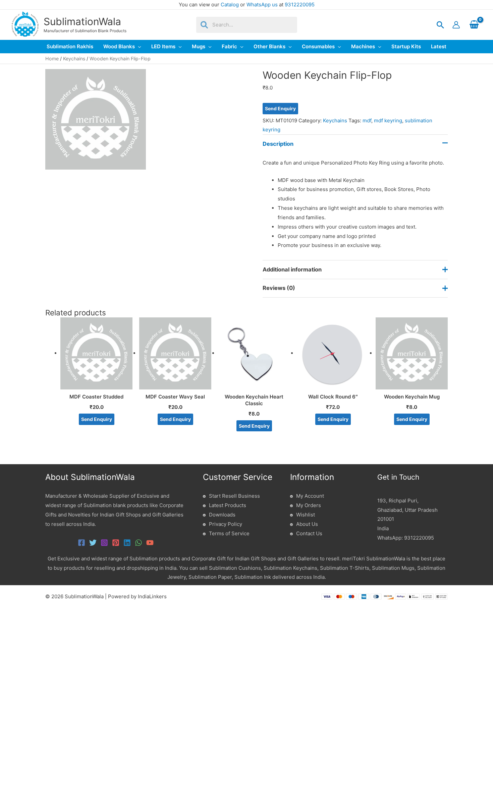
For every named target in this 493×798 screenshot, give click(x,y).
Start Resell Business (234, 496)
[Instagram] (104, 542)
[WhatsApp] (138, 542)
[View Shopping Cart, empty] (474, 24)
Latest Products (227, 505)
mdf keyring (388, 120)
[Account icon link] (456, 25)
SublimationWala (82, 21)
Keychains (74, 58)
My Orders (308, 505)
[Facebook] (81, 542)
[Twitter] (93, 542)
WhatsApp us (262, 4)
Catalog (230, 4)
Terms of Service (229, 533)
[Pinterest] (115, 542)
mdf (367, 120)
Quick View (96, 384)
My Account (310, 496)
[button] (440, 25)
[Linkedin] (127, 542)
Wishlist (305, 514)
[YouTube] (150, 542)
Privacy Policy (225, 524)
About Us (307, 524)
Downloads (222, 514)
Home (52, 58)
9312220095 (300, 4)
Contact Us (309, 533)
